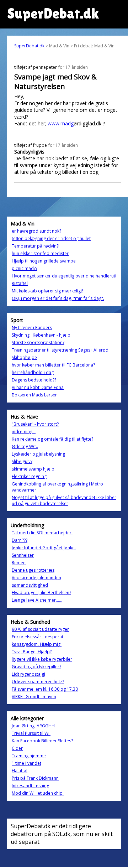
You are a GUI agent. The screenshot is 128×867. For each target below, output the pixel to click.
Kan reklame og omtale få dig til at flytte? (52, 439)
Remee (19, 563)
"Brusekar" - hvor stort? (35, 424)
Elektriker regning (29, 476)
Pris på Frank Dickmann (35, 778)
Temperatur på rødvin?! (35, 246)
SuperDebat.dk (29, 46)
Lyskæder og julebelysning (38, 454)
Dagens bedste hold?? (34, 380)
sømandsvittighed (30, 585)
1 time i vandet (26, 763)
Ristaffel (20, 283)
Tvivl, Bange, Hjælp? (32, 652)
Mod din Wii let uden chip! (38, 793)
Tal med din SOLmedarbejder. (42, 533)
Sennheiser (23, 555)
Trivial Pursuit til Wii (31, 733)
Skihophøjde (24, 357)
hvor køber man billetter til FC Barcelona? (53, 365)
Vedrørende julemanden (36, 578)
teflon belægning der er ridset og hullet (51, 238)
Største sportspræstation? (38, 342)
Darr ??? (19, 540)
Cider (17, 748)
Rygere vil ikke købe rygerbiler (42, 659)
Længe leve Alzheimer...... (37, 600)
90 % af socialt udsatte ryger (40, 629)
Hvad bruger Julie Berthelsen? (41, 593)
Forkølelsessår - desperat (37, 637)
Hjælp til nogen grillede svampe (44, 261)
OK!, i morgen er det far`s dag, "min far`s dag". (58, 298)
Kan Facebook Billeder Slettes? (42, 741)
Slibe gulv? (22, 461)
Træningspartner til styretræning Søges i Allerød (60, 350)
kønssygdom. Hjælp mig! (37, 644)
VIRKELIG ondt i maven (34, 697)
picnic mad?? (24, 268)
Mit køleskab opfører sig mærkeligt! (47, 291)
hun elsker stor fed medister (40, 253)
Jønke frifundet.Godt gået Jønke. (44, 548)
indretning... (24, 432)
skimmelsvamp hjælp (33, 469)
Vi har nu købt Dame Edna (38, 387)
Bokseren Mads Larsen (35, 395)
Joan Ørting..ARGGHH (33, 726)
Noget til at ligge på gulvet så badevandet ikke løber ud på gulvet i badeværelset (64, 500)
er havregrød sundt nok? (36, 231)
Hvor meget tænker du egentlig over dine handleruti (64, 276)
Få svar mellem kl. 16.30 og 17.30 (45, 689)
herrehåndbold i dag (33, 372)
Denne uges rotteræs (33, 570)
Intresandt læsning (30, 786)
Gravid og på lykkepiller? (36, 667)
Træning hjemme (29, 756)
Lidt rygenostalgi (28, 674)
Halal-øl (19, 771)
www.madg (61, 123)
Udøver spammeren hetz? (38, 682)
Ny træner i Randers (32, 328)
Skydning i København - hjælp (41, 335)
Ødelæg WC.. (25, 446)
